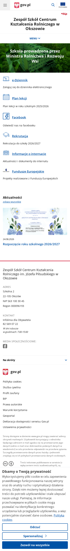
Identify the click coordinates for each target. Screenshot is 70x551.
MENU (33, 38)
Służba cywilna (12, 387)
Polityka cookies (12, 381)
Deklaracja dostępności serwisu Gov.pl (26, 421)
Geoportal (9, 415)
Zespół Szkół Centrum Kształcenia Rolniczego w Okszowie (35, 24)
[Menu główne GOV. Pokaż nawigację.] (5, 5)
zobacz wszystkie (12, 201)
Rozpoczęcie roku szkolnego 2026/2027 (31, 244)
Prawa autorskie (12, 404)
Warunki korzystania (15, 410)
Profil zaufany (11, 393)
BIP (5, 398)
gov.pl (15, 372)
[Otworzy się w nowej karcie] (5, 346)
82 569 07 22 (10, 324)
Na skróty (9, 360)
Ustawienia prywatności (17, 427)
